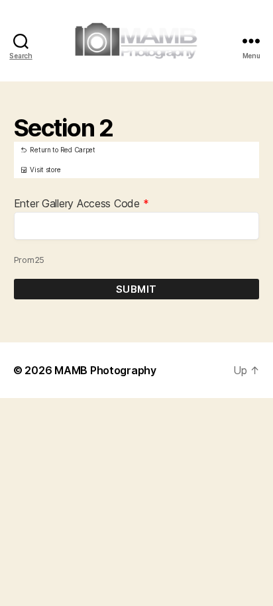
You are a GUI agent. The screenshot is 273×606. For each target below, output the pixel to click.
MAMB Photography (105, 370)
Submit (136, 289)
